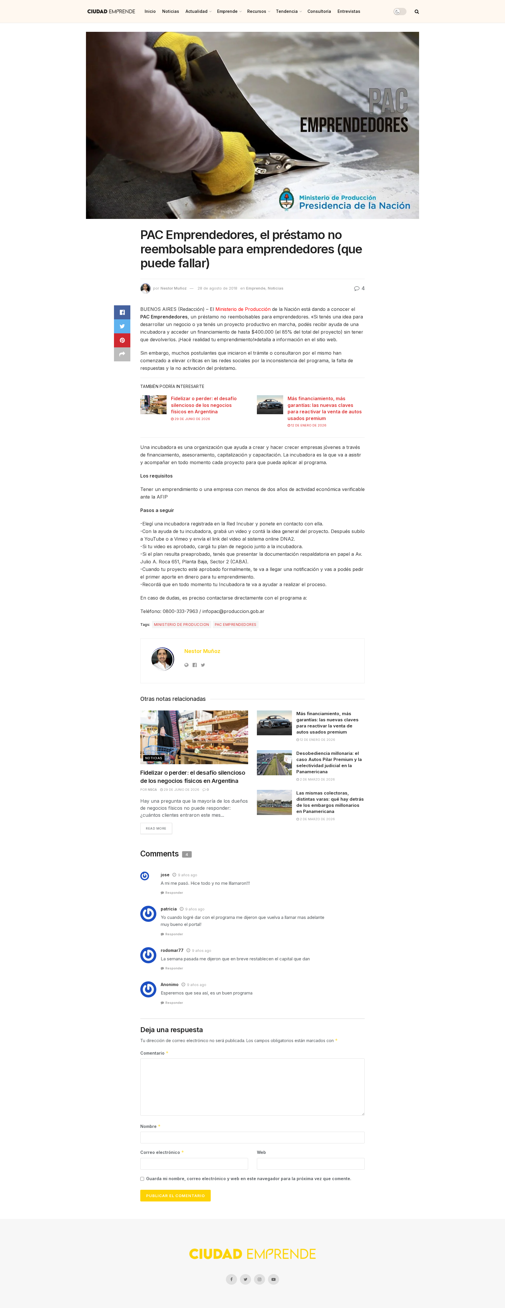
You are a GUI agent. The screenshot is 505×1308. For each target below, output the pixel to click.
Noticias (170, 11)
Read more (156, 828)
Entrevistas (349, 11)
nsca (152, 790)
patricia (169, 908)
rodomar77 (172, 950)
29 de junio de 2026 (192, 419)
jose (165, 874)
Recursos (256, 11)
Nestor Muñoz (173, 288)
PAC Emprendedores (236, 624)
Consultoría (319, 11)
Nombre (150, 1126)
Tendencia (287, 11)
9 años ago (187, 875)
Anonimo (170, 984)
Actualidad (196, 11)
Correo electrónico (162, 1152)
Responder (174, 893)
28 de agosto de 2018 (217, 288)
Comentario (154, 1053)
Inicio (150, 11)
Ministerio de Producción (243, 309)
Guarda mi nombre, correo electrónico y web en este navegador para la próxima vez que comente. (248, 1178)
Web (261, 1152)
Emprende (227, 11)
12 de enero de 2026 (308, 425)
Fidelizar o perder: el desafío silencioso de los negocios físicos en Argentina (204, 405)
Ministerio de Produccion (181, 624)
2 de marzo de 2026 (317, 779)
